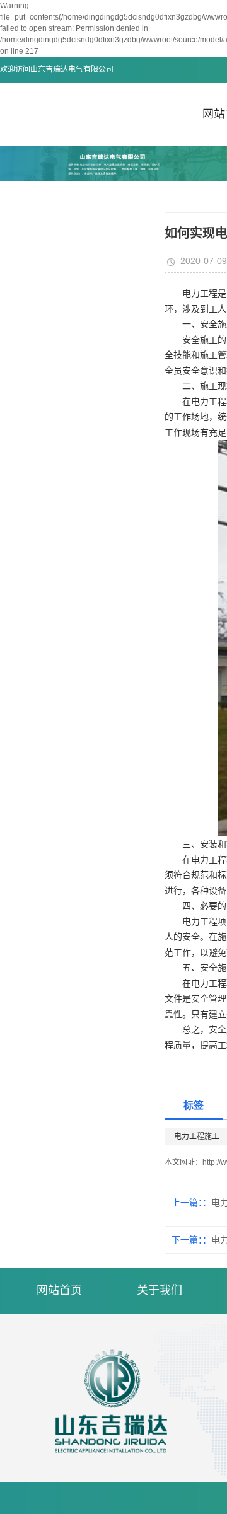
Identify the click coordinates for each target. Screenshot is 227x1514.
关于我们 (159, 1290)
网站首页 (59, 1290)
